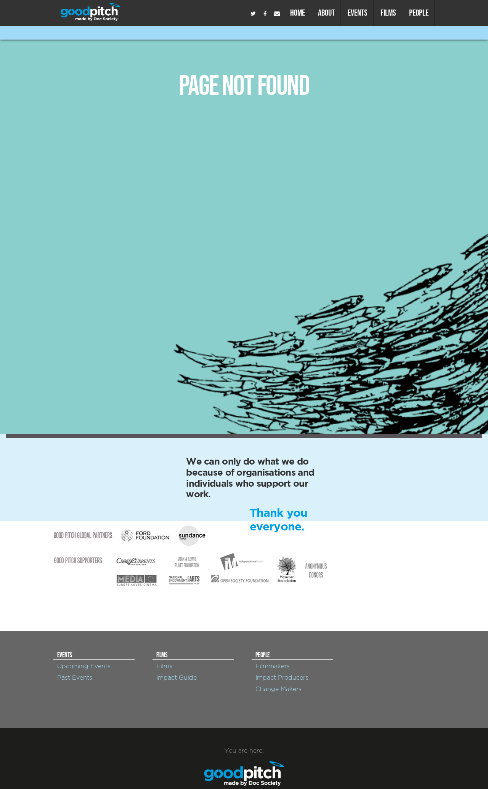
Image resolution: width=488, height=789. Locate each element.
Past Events (74, 678)
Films (388, 13)
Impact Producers (281, 678)
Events (358, 13)
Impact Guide (176, 678)
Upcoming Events (84, 666)
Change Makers (278, 689)
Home (297, 13)
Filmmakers (272, 666)
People (419, 13)
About (326, 13)
